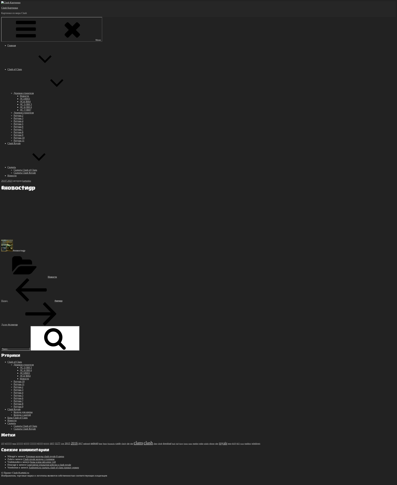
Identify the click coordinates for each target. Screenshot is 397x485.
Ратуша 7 (18, 129)
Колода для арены (23, 412)
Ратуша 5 (18, 124)
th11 (238, 444)
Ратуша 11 (19, 140)
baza (105, 443)
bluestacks (111, 444)
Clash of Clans (14, 69)
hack (173, 444)
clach (123, 443)
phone (212, 443)
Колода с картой (22, 415)
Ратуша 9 (18, 135)
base (100, 443)
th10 (234, 443)
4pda (14, 444)
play (216, 444)
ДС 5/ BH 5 (26, 104)
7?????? (33, 443)
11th (62, 444)
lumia (186, 444)
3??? (2, 444)
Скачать (11, 167)
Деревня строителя (24, 93)
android (94, 443)
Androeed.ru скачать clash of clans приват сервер (54, 467)
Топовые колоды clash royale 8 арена (45, 456)
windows (256, 443)
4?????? (8, 444)
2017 (80, 443)
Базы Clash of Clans (17, 417)
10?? (52, 443)
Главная (11, 45)
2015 (67, 443)
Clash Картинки (9, 8)
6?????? (26, 444)
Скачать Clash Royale (25, 172)
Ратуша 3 (18, 118)
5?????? (20, 443)
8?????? (40, 444)
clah (128, 444)
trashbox (248, 444)
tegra (229, 444)
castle (118, 443)
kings (181, 444)
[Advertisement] (94, 215)
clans (138, 442)
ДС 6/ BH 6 (26, 107)
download (167, 443)
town (242, 444)
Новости (24, 96)
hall (177, 444)
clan (131, 444)
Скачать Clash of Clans (25, 170)
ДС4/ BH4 (25, 101)
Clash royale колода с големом (38, 459)
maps (190, 444)
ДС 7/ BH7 (25, 110)
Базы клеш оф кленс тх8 (43, 462)
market (195, 443)
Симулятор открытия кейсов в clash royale (49, 464)
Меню (98, 40)
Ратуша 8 (18, 132)
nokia (201, 444)
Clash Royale (14, 143)
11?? (57, 443)
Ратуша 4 (18, 121)
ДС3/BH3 (25, 98)
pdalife (206, 444)
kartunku (26, 181)
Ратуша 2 (18, 115)
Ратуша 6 (18, 126)
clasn (155, 444)
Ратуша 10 (19, 137)
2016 (74, 443)
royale (223, 443)
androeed (86, 444)
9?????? (46, 444)
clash (148, 442)
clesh (160, 444)
